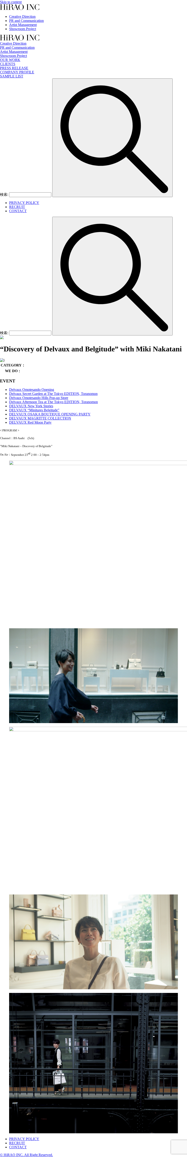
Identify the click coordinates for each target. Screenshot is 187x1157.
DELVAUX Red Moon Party (30, 422)
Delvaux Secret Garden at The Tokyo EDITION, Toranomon (53, 394)
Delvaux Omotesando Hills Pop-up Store (38, 398)
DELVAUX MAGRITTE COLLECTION (40, 418)
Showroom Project (22, 29)
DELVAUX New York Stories (31, 406)
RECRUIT (17, 207)
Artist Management (23, 25)
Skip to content (11, 2)
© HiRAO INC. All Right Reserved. (26, 1155)
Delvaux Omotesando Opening (31, 390)
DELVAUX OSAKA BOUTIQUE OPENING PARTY (50, 414)
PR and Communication (26, 21)
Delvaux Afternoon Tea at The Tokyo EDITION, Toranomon (53, 402)
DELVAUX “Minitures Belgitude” (34, 410)
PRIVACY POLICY (24, 203)
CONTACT (18, 211)
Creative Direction (22, 16)
